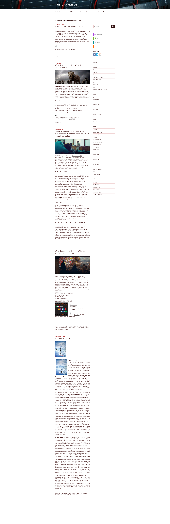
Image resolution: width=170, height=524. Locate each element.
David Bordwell (96, 187)
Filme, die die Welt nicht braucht (100, 89)
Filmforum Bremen (97, 144)
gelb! (94, 97)
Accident (75, 378)
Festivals (95, 87)
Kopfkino (95, 157)
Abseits (95, 62)
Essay (94, 82)
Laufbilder (95, 107)
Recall (94, 11)
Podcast (95, 116)
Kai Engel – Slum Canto (68, 326)
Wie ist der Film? (96, 174)
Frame (94, 94)
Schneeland (95, 167)
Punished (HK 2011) (62, 338)
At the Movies (96, 134)
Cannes (95, 72)
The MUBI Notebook (97, 194)
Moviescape (96, 164)
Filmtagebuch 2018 (77, 156)
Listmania (95, 109)
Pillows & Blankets (97, 114)
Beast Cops (77, 437)
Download (62, 48)
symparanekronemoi (97, 169)
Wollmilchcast (73, 11)
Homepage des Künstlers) (82, 327)
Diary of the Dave (102, 11)
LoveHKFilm (96, 189)
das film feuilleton (97, 139)
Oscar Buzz (95, 111)
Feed (82, 308)
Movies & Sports (96, 162)
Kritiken (80, 11)
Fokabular (95, 92)
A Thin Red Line (96, 129)
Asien (94, 64)
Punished (65, 376)
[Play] (56, 46)
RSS (74, 49)
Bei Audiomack (59, 301)
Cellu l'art (95, 74)
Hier (61, 197)
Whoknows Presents (97, 171)
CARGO (95, 182)
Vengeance (78, 360)
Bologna (95, 69)
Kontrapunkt (87, 11)
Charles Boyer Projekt (98, 77)
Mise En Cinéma (96, 159)
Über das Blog (58, 11)
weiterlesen (58, 56)
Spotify (70, 49)
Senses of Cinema (97, 192)
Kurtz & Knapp (96, 104)
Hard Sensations (96, 152)
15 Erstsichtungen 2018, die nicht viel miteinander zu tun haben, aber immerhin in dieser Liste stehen (72, 133)
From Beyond (96, 149)
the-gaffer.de (66, 4)
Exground (95, 84)
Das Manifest (96, 184)
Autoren (65, 11)
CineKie (95, 137)
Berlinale (95, 67)
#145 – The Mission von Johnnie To (69, 26)
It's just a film (96, 154)
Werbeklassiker (96, 121)
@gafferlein (73, 306)
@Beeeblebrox (73, 304)
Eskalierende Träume (97, 142)
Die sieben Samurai (77, 30)
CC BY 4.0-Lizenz (71, 327)
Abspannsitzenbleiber (98, 132)
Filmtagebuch (96, 147)
